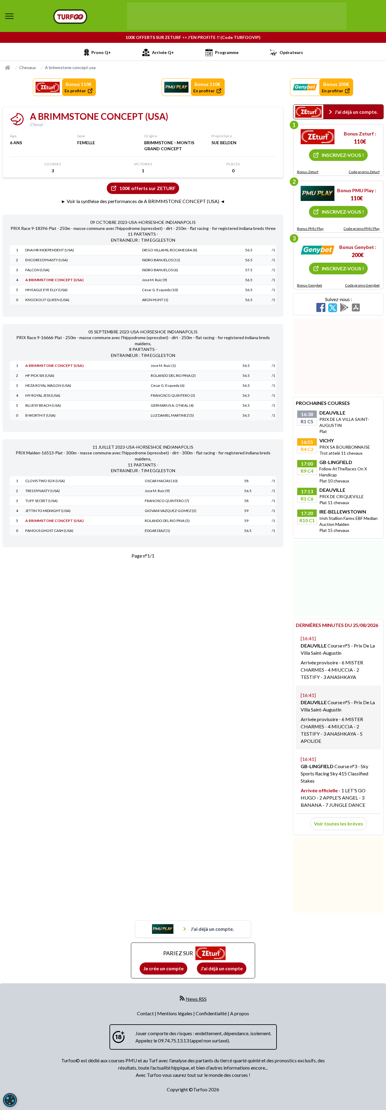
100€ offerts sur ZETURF (147, 188)
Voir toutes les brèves (338, 823)
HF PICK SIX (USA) (39, 375)
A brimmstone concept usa (70, 67)
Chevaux (27, 67)
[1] (317, 136)
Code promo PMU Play (361, 228)
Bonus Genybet (309, 285)
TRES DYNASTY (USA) (42, 490)
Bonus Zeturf (307, 172)
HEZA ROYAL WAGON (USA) (48, 385)
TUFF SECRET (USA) (41, 500)
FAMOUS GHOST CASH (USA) (49, 530)
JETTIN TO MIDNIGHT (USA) (48, 510)
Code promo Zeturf (364, 172)
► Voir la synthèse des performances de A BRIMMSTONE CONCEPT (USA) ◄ (143, 201)
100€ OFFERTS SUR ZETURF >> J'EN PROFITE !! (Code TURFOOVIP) (193, 37)
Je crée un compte (163, 968)
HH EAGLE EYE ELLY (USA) (46, 290)
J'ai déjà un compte (222, 968)
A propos (239, 1013)
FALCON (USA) (37, 270)
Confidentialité (212, 1013)
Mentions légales (175, 1013)
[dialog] (10, 1100)
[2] (317, 193)
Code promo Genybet (362, 285)
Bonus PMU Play (310, 228)
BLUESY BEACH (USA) (43, 405)
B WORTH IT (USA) (40, 415)
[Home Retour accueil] (70, 16)
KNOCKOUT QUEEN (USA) (47, 299)
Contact (146, 1013)
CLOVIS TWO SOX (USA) (45, 481)
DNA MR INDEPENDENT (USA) (49, 250)
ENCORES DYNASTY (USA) (46, 260)
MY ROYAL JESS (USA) (42, 395)
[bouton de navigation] (9, 16)
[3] (317, 250)
